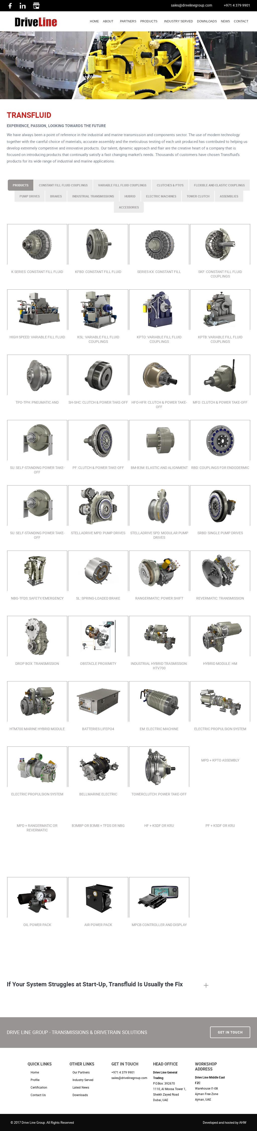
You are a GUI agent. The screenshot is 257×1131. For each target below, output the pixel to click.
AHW (242, 1122)
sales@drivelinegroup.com (191, 5)
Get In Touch (230, 1032)
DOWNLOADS (207, 21)
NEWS (225, 21)
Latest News (81, 1087)
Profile (35, 1080)
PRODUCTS (148, 21)
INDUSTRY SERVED (178, 21)
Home (35, 1072)
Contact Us (38, 1095)
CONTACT (241, 21)
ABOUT (108, 21)
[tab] (107, 985)
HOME (94, 21)
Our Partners (81, 1072)
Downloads (80, 1095)
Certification (39, 1087)
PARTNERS (128, 21)
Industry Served (83, 1080)
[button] (107, 985)
